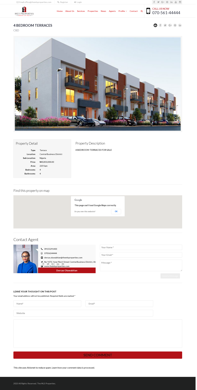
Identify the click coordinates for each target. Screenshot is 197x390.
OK (116, 211)
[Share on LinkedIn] (180, 25)
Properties (93, 11)
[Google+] (163, 2)
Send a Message (170, 275)
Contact (134, 11)
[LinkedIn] (171, 2)
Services (81, 11)
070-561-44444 (166, 12)
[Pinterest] (167, 2)
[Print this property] (155, 25)
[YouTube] (176, 2)
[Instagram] (180, 2)
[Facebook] (154, 2)
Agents (112, 11)
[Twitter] (158, 2)
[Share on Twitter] (165, 25)
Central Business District (51, 154)
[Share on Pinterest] (175, 25)
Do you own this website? (85, 212)
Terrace (43, 150)
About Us (69, 11)
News (103, 11)
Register (64, 2)
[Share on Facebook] (160, 25)
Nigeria (43, 158)
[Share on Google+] (170, 25)
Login (79, 2)
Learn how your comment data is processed (73, 367)
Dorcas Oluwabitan (66, 270)
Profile (122, 11)
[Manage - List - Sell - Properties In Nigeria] (24, 11)
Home (60, 11)
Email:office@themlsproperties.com (35, 2)
